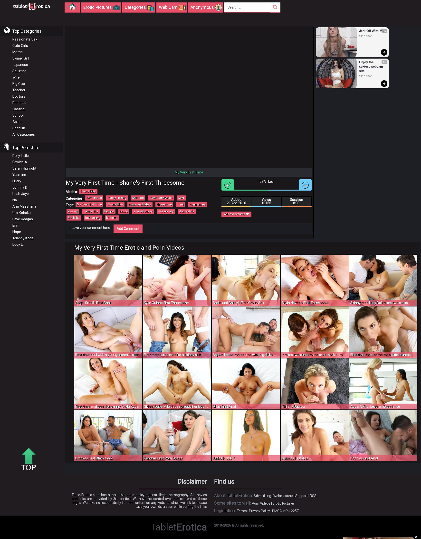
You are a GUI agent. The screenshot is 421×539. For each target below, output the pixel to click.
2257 (295, 511)
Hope (16, 232)
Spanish (18, 128)
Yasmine (19, 175)
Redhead (19, 103)
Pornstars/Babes (161, 198)
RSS (313, 496)
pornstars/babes (140, 204)
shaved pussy (143, 211)
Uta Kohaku (21, 213)
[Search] (275, 7)
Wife (16, 77)
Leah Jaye (20, 194)
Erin (15, 225)
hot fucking (92, 218)
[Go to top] (30, 459)
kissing (73, 211)
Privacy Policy (259, 511)
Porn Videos (261, 503)
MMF (181, 198)
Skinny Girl (20, 58)
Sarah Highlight (24, 168)
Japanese (20, 64)
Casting (18, 109)
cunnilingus (198, 204)
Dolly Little (20, 155)
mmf (181, 204)
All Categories (23, 134)
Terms (242, 511)
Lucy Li (18, 244)
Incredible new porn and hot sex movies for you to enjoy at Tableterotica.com (31, 6)
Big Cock (19, 83)
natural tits (91, 211)
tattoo (124, 211)
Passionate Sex (24, 39)
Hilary (16, 181)
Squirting (19, 71)
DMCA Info (280, 511)
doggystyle (186, 211)
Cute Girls (20, 45)
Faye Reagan (22, 219)
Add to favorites (235, 214)
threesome (164, 204)
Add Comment (128, 229)
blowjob (109, 211)
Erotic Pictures (284, 503)
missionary (165, 211)
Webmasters (283, 496)
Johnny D (19, 187)
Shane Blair (88, 191)
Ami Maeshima (24, 206)
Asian (16, 122)
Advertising (262, 496)
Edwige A (19, 162)
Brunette (138, 198)
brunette (111, 218)
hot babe (73, 218)
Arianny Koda (23, 238)
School (18, 115)
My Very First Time (89, 204)
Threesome (94, 198)
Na (14, 200)
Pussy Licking (117, 198)
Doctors (18, 96)
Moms (17, 52)
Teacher (18, 90)
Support (301, 496)
